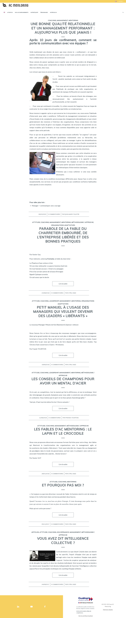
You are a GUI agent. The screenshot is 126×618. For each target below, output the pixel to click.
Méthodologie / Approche (82, 222)
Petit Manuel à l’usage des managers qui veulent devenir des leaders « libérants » (63, 311)
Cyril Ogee (72, 293)
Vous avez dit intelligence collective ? (63, 540)
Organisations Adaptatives (63, 225)
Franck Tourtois (72, 418)
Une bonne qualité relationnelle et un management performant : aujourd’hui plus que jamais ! (63, 28)
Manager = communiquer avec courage (46, 206)
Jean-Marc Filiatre (72, 214)
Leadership (54, 301)
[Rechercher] (122, 12)
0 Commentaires (54, 214)
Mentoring (73, 20)
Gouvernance (63, 532)
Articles (35, 532)
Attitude (36, 222)
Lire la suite (63, 284)
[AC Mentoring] (15, 6)
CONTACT (121, 1)
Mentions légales (108, 609)
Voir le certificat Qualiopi (85, 616)
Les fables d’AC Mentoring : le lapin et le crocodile (63, 431)
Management (62, 20)
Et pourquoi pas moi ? (63, 485)
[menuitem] (115, 1)
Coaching (52, 20)
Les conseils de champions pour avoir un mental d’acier (63, 381)
